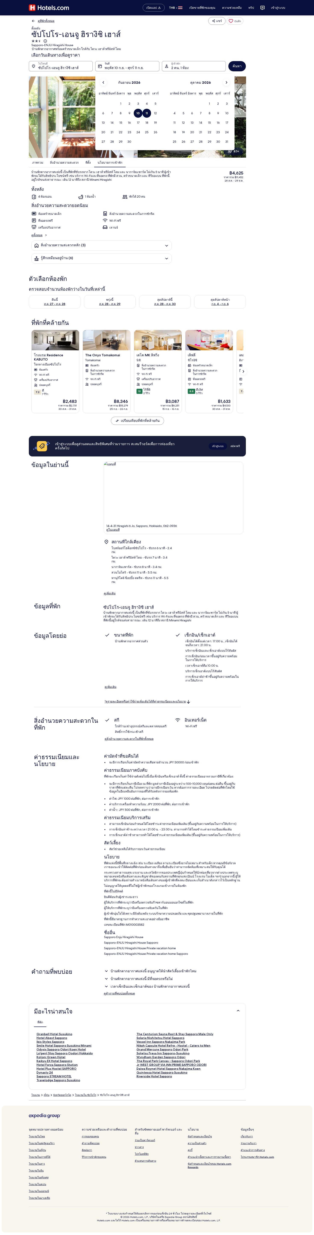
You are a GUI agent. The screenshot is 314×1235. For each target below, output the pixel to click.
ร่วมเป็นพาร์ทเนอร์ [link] (145, 1140)
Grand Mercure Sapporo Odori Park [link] (162, 1049)
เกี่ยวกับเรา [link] (247, 1136)
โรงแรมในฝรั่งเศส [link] (38, 1177)
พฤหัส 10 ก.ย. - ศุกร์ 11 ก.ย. (124, 68)
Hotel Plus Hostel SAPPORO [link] (56, 1069)
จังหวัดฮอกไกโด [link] (62, 1095)
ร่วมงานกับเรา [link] (249, 1143)
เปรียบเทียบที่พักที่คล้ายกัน (140, 421)
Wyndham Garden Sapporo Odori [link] (160, 1057)
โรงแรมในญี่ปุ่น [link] (37, 1150)
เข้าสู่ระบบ (278, 8)
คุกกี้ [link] (190, 1150)
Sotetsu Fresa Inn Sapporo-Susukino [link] (162, 1053)
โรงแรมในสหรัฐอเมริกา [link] (42, 1143)
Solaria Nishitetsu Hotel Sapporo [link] (160, 1038)
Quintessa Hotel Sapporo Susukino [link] (161, 1072)
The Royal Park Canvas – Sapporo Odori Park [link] (168, 1061)
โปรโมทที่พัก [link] (142, 1154)
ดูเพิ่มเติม (110, 593)
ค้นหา (237, 66)
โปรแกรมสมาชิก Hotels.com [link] (257, 1157)
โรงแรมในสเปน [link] (37, 1184)
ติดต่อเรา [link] (87, 1150)
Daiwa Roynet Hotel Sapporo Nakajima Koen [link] (168, 1069)
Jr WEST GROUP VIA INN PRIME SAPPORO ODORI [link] (171, 1065)
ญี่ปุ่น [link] (46, 1095)
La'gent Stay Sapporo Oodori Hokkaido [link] (65, 1053)
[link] (234, 21)
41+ (236, 151)
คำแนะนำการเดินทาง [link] (253, 1150)
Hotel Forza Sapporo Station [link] (57, 1065)
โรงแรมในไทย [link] (37, 1136)
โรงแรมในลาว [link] (37, 1163)
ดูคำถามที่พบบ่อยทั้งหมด (119, 993)
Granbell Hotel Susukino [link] (54, 1034)
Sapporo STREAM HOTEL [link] (54, 1076)
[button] (120, 103)
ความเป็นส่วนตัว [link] (197, 1143)
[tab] (40, 1022)
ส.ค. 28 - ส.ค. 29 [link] (109, 304)
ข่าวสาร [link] (139, 1147)
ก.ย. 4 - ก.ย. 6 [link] (220, 304)
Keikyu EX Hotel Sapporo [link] (54, 1061)
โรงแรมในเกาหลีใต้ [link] (39, 1157)
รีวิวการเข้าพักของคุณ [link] (94, 1157)
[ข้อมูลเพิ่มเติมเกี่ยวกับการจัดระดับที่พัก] (45, 41)
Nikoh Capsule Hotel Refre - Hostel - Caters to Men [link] (173, 1045)
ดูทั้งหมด (37, 235)
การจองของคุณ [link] (90, 1136)
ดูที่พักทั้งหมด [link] (46, 21)
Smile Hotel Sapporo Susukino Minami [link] (64, 1045)
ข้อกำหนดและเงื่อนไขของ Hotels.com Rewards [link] (209, 1165)
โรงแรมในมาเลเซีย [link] (39, 1198)
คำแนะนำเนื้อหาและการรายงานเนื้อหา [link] (209, 1157)
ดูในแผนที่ (113, 530)
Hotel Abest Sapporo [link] (52, 1038)
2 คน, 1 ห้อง (180, 68)
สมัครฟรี (235, 446)
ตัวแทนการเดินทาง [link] (145, 1160)
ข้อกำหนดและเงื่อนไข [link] (200, 1136)
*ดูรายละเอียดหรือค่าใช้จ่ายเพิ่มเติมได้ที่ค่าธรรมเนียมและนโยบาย (145, 701)
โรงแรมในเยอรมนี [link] (39, 1191)
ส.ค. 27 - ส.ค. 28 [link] (54, 304)
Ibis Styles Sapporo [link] (50, 1042)
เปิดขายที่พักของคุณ (202, 8)
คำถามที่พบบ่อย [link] (91, 1143)
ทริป (251, 8)
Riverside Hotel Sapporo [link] (154, 1076)
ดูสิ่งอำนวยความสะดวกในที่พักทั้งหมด (129, 739)
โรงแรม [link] (35, 1095)
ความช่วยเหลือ (232, 8)
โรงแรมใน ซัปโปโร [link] (85, 1095)
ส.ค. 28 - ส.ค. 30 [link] (165, 304)
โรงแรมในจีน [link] (36, 1170)
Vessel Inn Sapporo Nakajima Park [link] (160, 1042)
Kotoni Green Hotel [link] (51, 1057)
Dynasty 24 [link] (45, 1072)
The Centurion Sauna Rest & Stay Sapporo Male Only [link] (174, 1034)
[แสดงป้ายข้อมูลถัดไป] (243, 371)
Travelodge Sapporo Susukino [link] (58, 1080)
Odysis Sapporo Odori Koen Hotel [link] (61, 1049)
